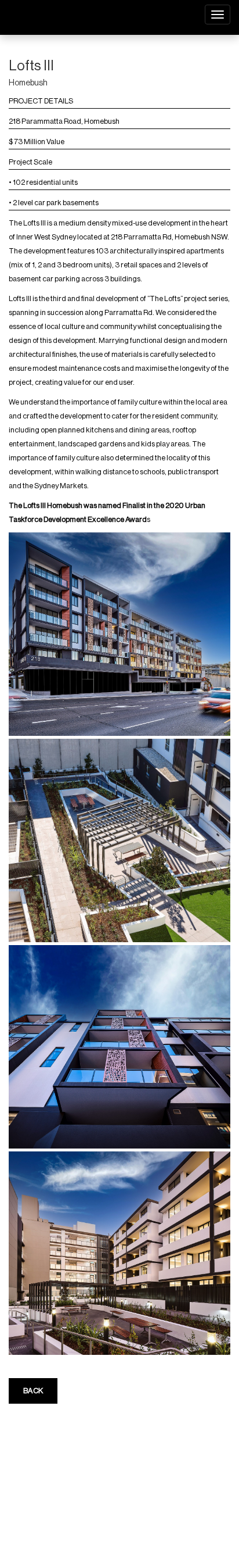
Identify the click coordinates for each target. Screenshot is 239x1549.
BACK (33, 1390)
